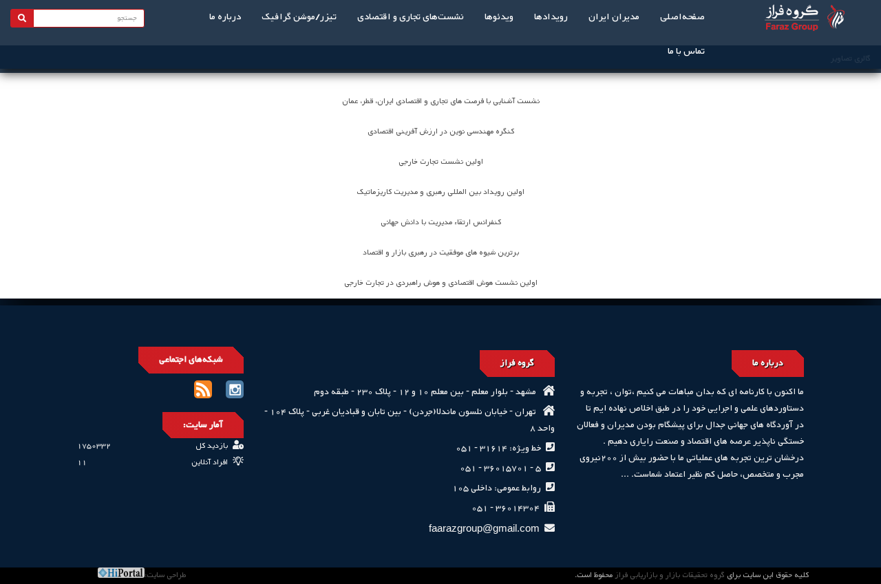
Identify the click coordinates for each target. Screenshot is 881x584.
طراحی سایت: (165, 575)
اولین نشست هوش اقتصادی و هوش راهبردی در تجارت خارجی (441, 283)
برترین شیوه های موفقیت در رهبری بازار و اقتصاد (441, 253)
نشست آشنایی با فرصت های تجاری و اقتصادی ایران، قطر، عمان (441, 101)
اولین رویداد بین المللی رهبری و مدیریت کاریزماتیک (440, 192)
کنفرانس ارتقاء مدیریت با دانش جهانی (441, 222)
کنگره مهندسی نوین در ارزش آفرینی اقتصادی (441, 132)
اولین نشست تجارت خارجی (441, 162)
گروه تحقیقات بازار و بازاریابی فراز (670, 575)
